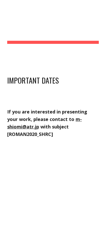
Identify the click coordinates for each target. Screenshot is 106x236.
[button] (6, 7)
